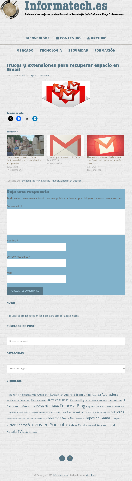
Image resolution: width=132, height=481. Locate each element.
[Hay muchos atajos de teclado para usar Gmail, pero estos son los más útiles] (105, 145)
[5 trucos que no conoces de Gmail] (65, 145)
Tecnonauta (80, 419)
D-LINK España (91, 400)
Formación (26, 180)
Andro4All (44, 394)
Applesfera (110, 395)
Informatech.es (66, 16)
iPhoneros (43, 412)
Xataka (73, 425)
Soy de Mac (68, 418)
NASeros (117, 412)
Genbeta (100, 406)
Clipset (65, 400)
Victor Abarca (17, 425)
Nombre (12, 240)
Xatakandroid (105, 425)
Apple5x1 (96, 395)
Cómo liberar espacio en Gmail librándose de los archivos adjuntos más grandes (24, 160)
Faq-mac (90, 406)
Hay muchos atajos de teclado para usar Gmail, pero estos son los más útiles (104, 160)
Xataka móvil (87, 425)
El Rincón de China (44, 406)
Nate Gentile (12, 419)
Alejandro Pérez (29, 394)
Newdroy (21, 419)
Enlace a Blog (72, 406)
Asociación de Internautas (18, 400)
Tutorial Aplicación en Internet (66, 180)
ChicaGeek (53, 400)
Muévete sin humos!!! (101, 413)
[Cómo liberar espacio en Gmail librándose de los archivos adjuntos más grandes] (25, 145)
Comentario (14, 206)
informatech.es (60, 475)
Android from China (77, 394)
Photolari (41, 419)
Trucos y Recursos (41, 180)
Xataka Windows (29, 432)
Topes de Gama (97, 418)
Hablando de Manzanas (27, 413)
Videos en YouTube (48, 424)
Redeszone (53, 418)
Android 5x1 (57, 395)
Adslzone (13, 395)
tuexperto (117, 418)
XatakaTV (14, 431)
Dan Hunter (102, 400)
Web (9, 272)
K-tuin (88, 412)
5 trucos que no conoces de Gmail (63, 157)
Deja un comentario (39, 75)
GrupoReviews (112, 407)
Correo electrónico (18, 256)
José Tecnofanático (73, 412)
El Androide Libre (115, 400)
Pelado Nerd (31, 419)
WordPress (91, 475)
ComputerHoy (77, 400)
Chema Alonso (38, 400)
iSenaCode (54, 412)
